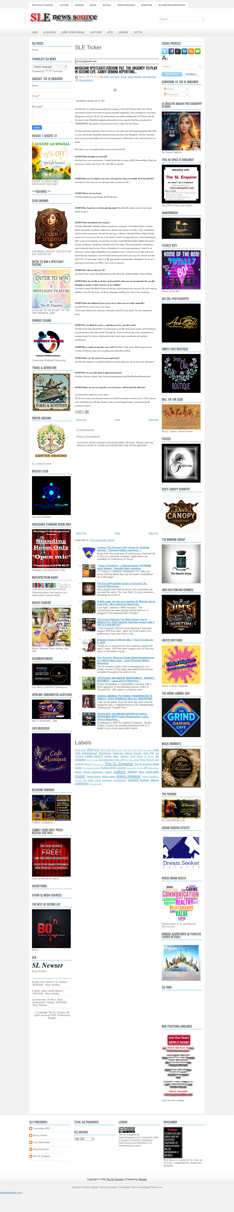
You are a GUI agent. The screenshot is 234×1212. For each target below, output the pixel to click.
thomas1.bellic (95, 784)
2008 (77, 750)
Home (34, 32)
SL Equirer (149, 756)
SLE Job (119, 760)
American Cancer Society (127, 753)
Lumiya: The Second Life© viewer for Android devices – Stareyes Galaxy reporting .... (123, 549)
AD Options (96, 32)
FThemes (86, 1187)
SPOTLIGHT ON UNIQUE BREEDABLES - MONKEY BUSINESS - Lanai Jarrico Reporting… (126, 679)
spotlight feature (138, 780)
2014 (114, 750)
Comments (172, 94)
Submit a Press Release (73, 32)
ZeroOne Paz (149, 77)
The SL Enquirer (119, 763)
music (124, 77)
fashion (132, 771)
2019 (130, 750)
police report (108, 776)
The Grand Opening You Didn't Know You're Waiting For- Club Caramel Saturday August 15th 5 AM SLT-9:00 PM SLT (125, 622)
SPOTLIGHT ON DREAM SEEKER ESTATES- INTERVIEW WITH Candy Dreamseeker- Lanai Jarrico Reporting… (122, 717)
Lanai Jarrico (94, 756)
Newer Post (81, 420)
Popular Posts (172, 74)
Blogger (52, 1018)
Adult (156, 750)
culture (120, 771)
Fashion (79, 5)
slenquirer (107, 780)
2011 (96, 750)
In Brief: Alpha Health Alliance (47, 990)
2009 (83, 750)
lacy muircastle (149, 771)
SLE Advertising (106, 760)
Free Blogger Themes (128, 1187)
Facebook (123, 32)
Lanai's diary (111, 756)
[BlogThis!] (80, 412)
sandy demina (135, 77)
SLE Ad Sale (92, 760)
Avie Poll (149, 753)
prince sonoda (149, 776)
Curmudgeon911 (41, 1128)
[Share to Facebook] (87, 412)
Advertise (146, 5)
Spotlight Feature (42, 5)
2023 (140, 750)
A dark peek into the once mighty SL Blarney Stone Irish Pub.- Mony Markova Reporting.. (126, 603)
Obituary (124, 756)
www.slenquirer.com (129, 1137)
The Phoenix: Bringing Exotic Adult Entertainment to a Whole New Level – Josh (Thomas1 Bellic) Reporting (125, 660)
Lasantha (113, 1187)
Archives (190, 74)
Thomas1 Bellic (108, 767)
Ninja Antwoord (41, 1149)
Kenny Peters (40, 1135)
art (145, 767)
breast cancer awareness (89, 772)
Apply (110, 32)
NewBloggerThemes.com (151, 1187)
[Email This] (76, 412)
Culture (64, 5)
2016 (120, 750)
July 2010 (115, 77)
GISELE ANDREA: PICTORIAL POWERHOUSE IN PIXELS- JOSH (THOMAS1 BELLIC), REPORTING (124, 697)
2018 (125, 750)
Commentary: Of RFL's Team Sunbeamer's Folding (47, 1001)
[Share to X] (83, 412)
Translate (57, 71)
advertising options (135, 768)
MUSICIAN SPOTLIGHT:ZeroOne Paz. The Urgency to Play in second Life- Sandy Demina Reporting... (116, 69)
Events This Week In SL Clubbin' (49, 982)
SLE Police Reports (144, 760)
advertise (122, 768)
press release (128, 776)
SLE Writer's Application (171, 5)
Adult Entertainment (86, 753)
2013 (108, 750)
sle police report (92, 780)
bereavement (153, 768)
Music (93, 5)
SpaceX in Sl (98, 764)
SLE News (129, 760)
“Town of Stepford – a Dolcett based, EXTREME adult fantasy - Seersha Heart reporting (124, 567)
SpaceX (88, 764)
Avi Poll (107, 5)
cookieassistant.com (11, 1192)
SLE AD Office (49, 32)
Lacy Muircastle (41, 1142)
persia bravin (94, 776)
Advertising (105, 753)
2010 (106, 77)
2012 (102, 750)
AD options (148, 750)
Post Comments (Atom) (102, 540)
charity (108, 772)
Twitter (138, 32)
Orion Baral (136, 756)
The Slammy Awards (91, 768)
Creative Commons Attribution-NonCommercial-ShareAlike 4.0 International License (136, 1143)
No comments (86, 80)
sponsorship (120, 780)
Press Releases (126, 5)
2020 (135, 750)
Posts (169, 89)
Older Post (153, 420)
